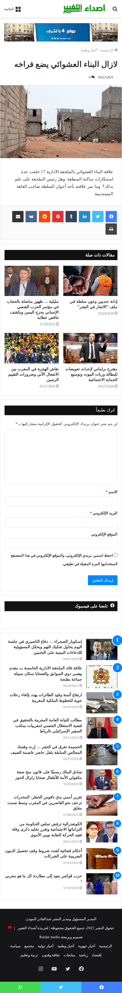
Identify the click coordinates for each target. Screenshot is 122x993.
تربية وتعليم (29, 955)
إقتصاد (97, 955)
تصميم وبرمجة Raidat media (61, 937)
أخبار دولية (46, 946)
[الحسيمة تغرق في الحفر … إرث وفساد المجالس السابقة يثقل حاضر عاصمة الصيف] (101, 754)
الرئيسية (107, 50)
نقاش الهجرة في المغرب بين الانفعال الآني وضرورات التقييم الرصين (33, 374)
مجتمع (29, 946)
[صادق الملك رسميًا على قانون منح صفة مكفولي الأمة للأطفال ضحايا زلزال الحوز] (101, 780)
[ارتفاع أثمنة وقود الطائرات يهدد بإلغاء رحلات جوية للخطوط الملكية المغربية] (101, 702)
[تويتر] (98, 216)
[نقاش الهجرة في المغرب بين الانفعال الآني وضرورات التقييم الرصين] (32, 348)
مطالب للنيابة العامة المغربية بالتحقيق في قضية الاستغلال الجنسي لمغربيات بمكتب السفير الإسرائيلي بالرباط (47, 725)
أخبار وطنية (89, 50)
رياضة (83, 955)
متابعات (69, 955)
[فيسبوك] (111, 216)
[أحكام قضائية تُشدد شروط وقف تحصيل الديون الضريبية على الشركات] (101, 858)
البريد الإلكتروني (103, 513)
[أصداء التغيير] (85, 9)
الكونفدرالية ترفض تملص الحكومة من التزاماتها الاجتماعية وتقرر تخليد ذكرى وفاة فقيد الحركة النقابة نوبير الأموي (47, 829)
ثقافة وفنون (51, 955)
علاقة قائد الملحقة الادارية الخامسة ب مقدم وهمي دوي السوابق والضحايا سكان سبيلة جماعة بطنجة (45, 673)
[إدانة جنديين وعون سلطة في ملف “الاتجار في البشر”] (90, 281)
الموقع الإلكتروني (104, 534)
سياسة (15, 946)
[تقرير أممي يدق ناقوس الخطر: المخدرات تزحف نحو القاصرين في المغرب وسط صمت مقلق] (101, 805)
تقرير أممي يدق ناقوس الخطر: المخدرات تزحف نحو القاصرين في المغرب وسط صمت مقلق (44, 802)
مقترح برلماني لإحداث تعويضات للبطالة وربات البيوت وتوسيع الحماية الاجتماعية (91, 374)
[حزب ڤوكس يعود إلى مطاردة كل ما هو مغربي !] (101, 883)
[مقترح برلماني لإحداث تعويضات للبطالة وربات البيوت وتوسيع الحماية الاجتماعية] (90, 348)
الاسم (111, 492)
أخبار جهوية (86, 946)
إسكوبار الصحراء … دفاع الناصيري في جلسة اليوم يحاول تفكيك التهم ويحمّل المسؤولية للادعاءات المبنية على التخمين (45, 647)
